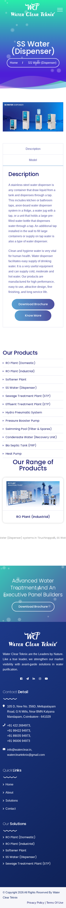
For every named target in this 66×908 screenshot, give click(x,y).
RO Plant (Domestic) (20, 363)
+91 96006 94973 (18, 740)
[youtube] (46, 678)
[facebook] (21, 678)
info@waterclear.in (19, 749)
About (9, 792)
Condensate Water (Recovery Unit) (31, 437)
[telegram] (27, 678)
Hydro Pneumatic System (24, 412)
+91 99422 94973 (18, 730)
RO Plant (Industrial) (20, 371)
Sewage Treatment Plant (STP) (28, 396)
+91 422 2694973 (18, 725)
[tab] (33, 148)
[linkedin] (33, 678)
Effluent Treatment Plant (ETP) (28, 404)
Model (33, 160)
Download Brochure (33, 304)
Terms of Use (54, 902)
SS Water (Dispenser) (21, 388)
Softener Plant (16, 379)
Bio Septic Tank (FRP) (21, 445)
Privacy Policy (35, 902)
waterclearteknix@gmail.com (26, 754)
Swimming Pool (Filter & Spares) (29, 429)
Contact (11, 808)
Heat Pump (14, 454)
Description (33, 148)
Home (14, 62)
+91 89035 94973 (18, 735)
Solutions (12, 800)
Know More (33, 315)
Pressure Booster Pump (22, 421)
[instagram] (40, 678)
